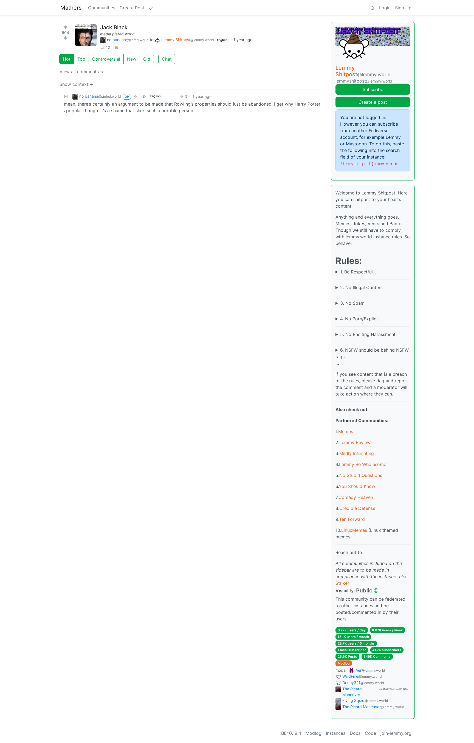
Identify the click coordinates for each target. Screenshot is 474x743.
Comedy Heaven (355, 497)
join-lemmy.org (395, 733)
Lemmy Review (355, 442)
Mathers (70, 7)
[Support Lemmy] (150, 7)
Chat (167, 59)
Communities (101, 7)
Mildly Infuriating (356, 453)
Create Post (132, 7)
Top (81, 59)
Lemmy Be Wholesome (362, 464)
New (131, 59)
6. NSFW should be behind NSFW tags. (372, 353)
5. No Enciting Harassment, (368, 334)
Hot (66, 59)
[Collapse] (65, 96)
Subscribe (373, 89)
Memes (345, 431)
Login (385, 7)
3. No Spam (352, 303)
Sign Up (403, 7)
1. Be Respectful (356, 272)
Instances (335, 733)
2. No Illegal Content (361, 287)
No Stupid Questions (360, 475)
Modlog (344, 663)
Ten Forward (352, 519)
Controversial (106, 59)
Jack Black (114, 27)
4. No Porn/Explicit (359, 318)
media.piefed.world (117, 34)
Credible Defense (357, 508)
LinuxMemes (354, 530)
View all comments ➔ (82, 71)
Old (146, 59)
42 (107, 47)
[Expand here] (86, 35)
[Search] (372, 7)
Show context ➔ (76, 84)
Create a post (373, 102)
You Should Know (357, 486)
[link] (116, 47)
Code (370, 733)
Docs (355, 733)
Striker (342, 583)
